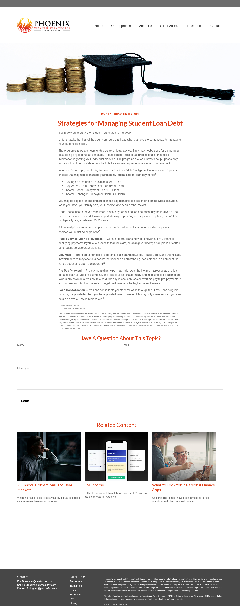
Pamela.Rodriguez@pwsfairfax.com (37, 588)
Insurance (75, 594)
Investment (76, 585)
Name (21, 345)
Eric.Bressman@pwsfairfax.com (35, 581)
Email (125, 345)
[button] (99, 25)
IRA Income (94, 485)
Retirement (76, 581)
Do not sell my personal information (169, 598)
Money (73, 603)
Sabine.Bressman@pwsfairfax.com (36, 585)
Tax (72, 599)
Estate (73, 590)
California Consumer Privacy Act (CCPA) (193, 595)
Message (23, 368)
